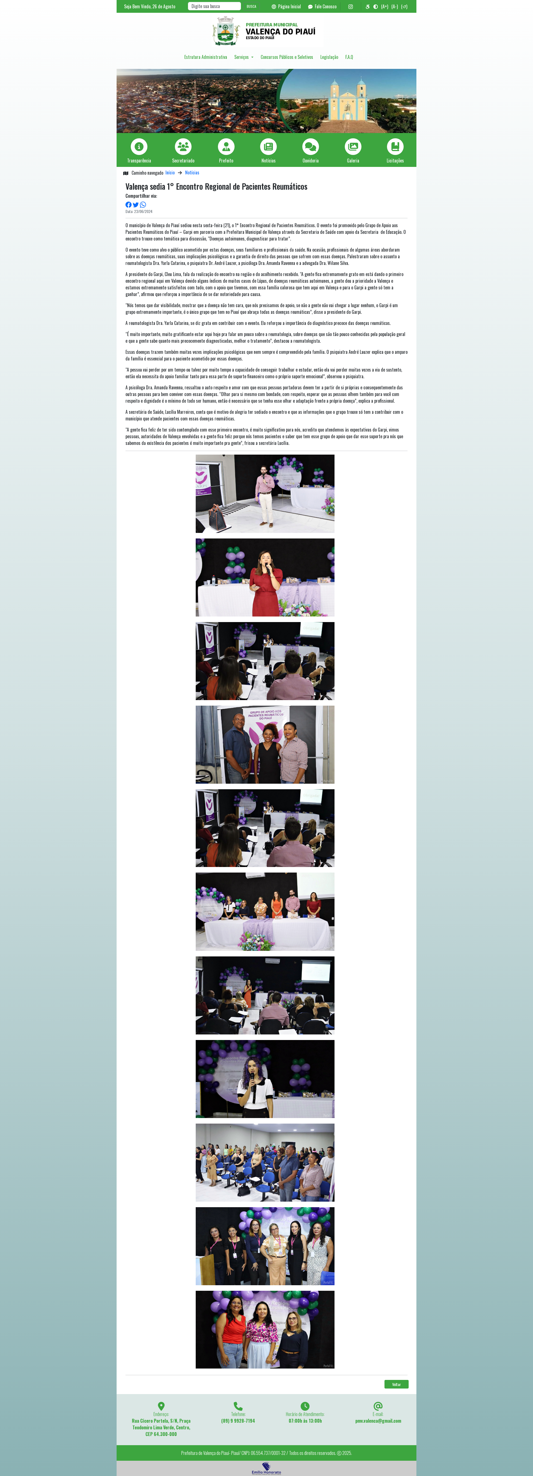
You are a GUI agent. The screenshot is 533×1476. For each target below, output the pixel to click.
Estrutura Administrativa (205, 57)
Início (170, 172)
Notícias (192, 172)
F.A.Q (349, 57)
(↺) (404, 6)
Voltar (396, 1384)
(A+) (384, 6)
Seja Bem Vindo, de (149, 6)
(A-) (394, 6)
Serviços (242, 57)
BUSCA (251, 6)
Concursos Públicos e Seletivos (287, 57)
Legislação (329, 57)
